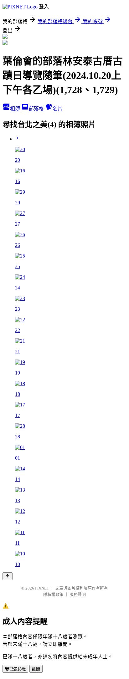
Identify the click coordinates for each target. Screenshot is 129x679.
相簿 (15, 108)
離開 (36, 669)
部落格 (37, 108)
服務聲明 (78, 594)
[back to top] (8, 576)
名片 (58, 108)
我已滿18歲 (15, 669)
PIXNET (42, 588)
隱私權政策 (53, 594)
